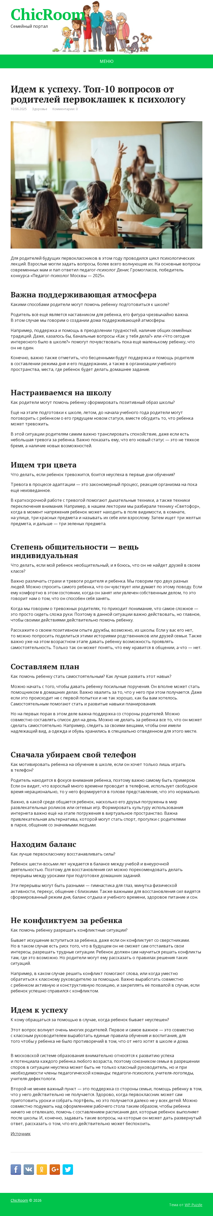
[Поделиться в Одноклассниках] (42, 1169)
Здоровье (39, 109)
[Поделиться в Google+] (55, 1169)
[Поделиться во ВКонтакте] (29, 1169)
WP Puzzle (193, 1204)
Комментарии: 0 (65, 109)
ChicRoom (48, 14)
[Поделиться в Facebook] (16, 1169)
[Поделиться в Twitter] (68, 1169)
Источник (21, 1134)
